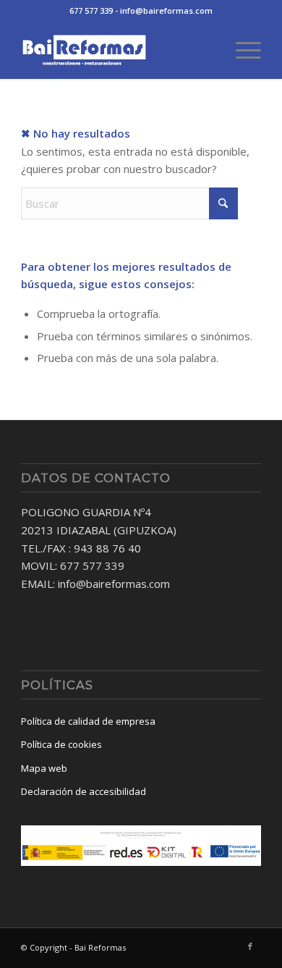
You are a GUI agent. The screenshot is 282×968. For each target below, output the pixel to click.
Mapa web (44, 768)
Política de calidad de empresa (88, 721)
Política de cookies (61, 744)
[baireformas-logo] (117, 50)
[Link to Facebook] (250, 946)
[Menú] (241, 50)
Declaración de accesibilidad (83, 791)
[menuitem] (241, 50)
